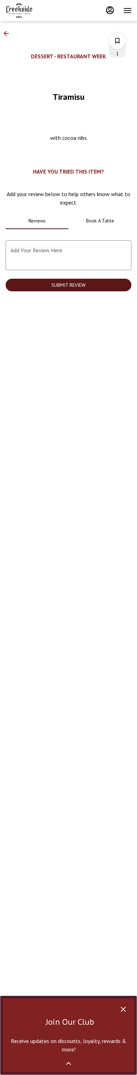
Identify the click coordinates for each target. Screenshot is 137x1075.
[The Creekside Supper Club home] (36, 10)
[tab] (37, 220)
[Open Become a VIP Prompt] (68, 1063)
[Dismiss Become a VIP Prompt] (123, 1009)
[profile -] (110, 10)
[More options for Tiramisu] (117, 40)
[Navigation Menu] (127, 11)
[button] (8, 33)
